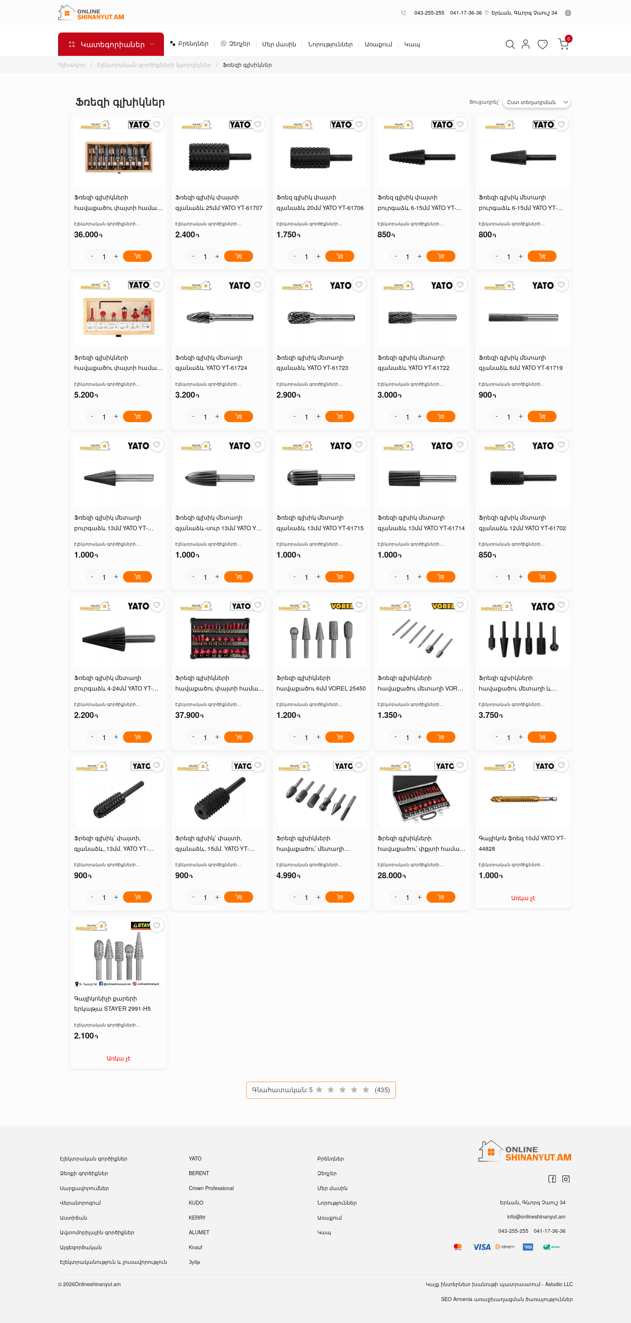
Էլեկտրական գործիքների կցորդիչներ (154, 64)
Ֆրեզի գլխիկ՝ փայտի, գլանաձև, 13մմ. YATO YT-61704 (111, 844)
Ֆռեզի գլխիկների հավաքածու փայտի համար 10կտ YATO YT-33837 (117, 203)
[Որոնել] (509, 44)
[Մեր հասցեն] (487, 12)
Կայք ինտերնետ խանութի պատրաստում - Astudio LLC (499, 1284)
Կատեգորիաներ (113, 44)
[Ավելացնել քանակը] (116, 256)
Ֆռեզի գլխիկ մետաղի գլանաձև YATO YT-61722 (414, 362)
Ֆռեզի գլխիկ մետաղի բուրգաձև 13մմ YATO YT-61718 (111, 523)
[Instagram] (566, 1179)
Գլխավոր (72, 64)
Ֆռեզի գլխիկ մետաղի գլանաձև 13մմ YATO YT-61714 (421, 522)
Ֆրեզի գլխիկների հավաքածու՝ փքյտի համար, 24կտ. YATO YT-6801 (421, 844)
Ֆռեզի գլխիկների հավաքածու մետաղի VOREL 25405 (421, 683)
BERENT (199, 1173)
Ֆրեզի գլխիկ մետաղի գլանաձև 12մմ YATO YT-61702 (522, 522)
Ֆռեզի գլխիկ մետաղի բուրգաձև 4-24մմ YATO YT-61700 (113, 683)
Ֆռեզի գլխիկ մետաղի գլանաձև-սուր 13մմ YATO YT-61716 (218, 523)
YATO (195, 1158)
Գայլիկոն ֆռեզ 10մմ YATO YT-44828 (522, 843)
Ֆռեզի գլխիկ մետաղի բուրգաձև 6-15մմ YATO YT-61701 (518, 203)
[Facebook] (552, 1179)
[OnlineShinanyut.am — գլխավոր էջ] (91, 12)
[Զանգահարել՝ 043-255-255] (405, 12)
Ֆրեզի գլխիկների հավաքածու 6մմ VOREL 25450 (321, 682)
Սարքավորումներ (84, 1188)
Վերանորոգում (80, 1202)
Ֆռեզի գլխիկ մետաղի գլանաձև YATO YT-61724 (211, 362)
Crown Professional (211, 1188)
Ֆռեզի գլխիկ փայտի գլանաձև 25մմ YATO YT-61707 (219, 202)
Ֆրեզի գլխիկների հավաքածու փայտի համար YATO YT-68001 (117, 363)
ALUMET (199, 1232)
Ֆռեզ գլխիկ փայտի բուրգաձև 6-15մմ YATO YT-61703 (417, 203)
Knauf (195, 1247)
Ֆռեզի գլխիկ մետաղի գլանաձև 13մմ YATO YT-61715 (320, 522)
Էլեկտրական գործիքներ (93, 1158)
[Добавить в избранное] (157, 123)
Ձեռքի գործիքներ (84, 1173)
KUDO (196, 1202)
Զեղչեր (239, 44)
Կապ (412, 44)
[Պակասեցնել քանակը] (92, 256)
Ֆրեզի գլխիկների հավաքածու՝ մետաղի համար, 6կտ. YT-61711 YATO (317, 844)
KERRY (197, 1217)
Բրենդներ (193, 44)
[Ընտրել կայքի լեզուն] (568, 12)
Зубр (194, 1261)
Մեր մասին (279, 44)
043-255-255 (428, 12)
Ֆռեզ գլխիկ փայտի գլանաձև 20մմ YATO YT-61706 (320, 202)
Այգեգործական (81, 1247)
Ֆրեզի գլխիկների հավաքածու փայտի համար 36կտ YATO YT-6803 (218, 683)
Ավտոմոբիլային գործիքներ (97, 1232)
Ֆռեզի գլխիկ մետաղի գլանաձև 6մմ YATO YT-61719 (521, 362)
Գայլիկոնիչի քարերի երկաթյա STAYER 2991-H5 (112, 1003)
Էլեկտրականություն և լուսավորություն (113, 1261)
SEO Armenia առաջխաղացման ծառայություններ (507, 1299)
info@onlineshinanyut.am (536, 1216)
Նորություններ (330, 44)
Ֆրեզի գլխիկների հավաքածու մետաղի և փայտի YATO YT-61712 (515, 683)
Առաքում (378, 44)
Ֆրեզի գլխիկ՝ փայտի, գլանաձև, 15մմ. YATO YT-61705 (212, 844)
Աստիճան (73, 1217)
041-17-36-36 (464, 12)
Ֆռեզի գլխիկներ (247, 64)
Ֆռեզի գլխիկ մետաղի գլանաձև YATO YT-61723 (312, 362)
